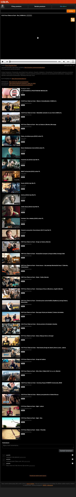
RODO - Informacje (48, 485)
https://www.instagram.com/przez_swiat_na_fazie (22, 83)
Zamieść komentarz (66, 451)
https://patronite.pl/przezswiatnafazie (18, 82)
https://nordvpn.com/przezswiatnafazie (34, 67)
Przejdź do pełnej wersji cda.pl (38, 475)
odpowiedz (23, 457)
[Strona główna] (5, 2)
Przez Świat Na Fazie (11, 65)
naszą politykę (30, 483)
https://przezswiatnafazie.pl (19, 78)
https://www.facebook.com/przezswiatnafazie (21, 85)
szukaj (71, 11)
